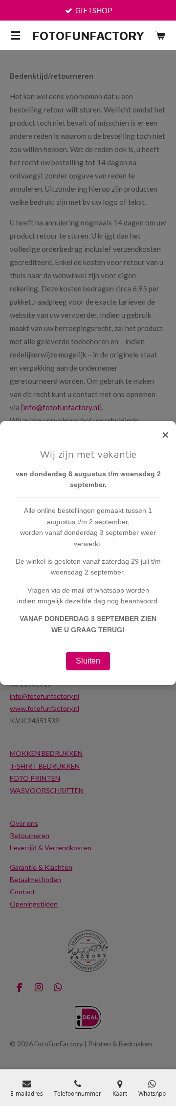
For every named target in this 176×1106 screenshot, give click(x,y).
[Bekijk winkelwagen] (160, 35)
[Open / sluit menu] (15, 35)
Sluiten (88, 661)
